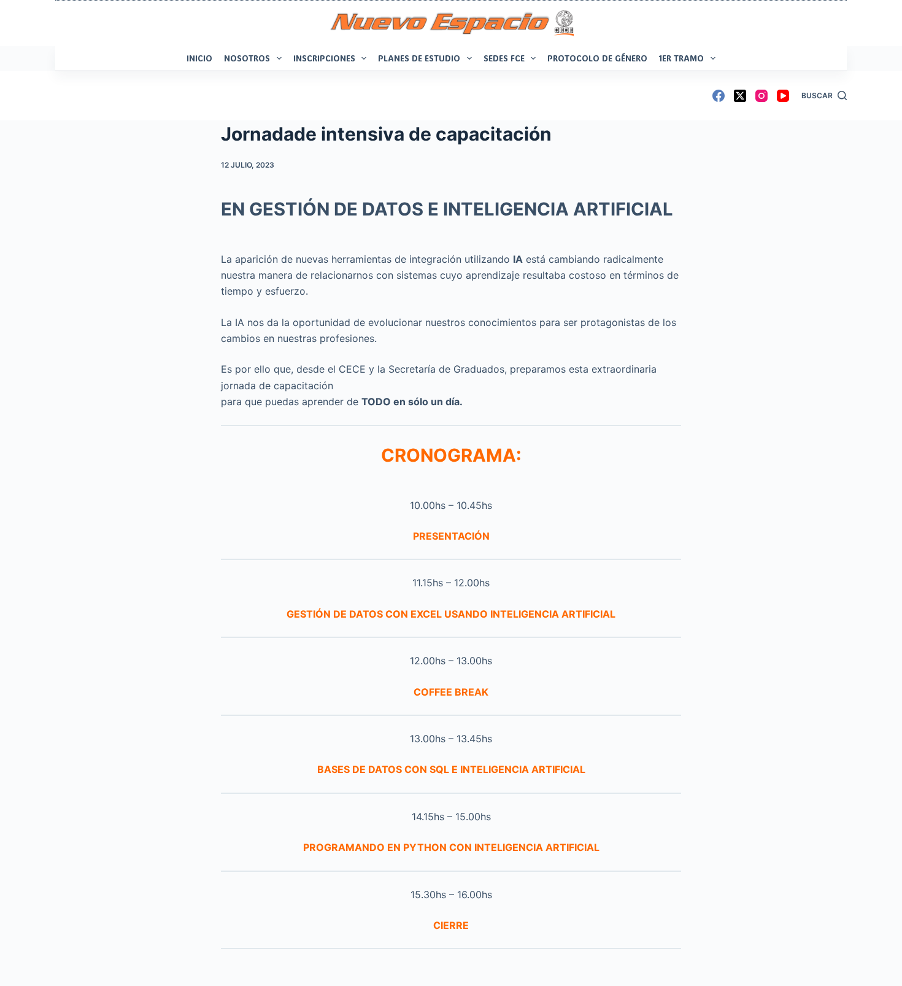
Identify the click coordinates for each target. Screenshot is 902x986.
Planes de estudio (419, 58)
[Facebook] (718, 96)
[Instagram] (761, 96)
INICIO (199, 58)
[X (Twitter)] (740, 96)
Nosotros (247, 58)
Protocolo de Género (597, 58)
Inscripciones (324, 58)
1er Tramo (681, 58)
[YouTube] (783, 96)
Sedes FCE (504, 58)
